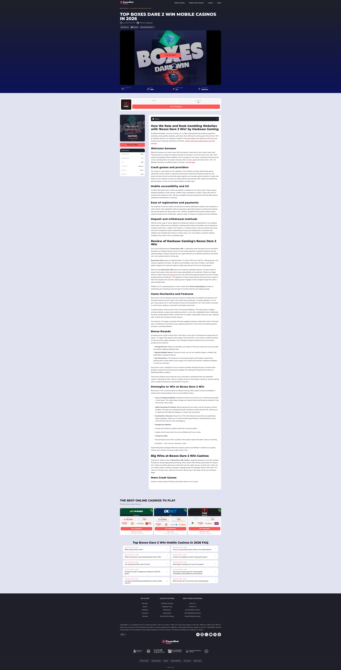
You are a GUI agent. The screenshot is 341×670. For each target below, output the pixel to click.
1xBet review (170, 531)
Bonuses (145, 603)
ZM (122, 634)
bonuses (173, 275)
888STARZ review (205, 531)
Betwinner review (136, 531)
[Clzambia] (159, 651)
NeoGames (167, 610)
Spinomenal (167, 613)
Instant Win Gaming (167, 616)
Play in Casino (170, 55)
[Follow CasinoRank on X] (206, 634)
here (193, 181)
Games (145, 607)
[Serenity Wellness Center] (193, 651)
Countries (145, 613)
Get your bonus (176, 106)
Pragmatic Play (167, 607)
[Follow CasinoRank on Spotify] (215, 634)
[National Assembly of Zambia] (148, 651)
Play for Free (170, 61)
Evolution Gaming (167, 603)
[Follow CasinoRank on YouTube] (211, 634)
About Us (192, 603)
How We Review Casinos (192, 613)
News (219, 3)
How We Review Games (192, 616)
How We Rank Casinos (192, 610)
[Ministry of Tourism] (138, 651)
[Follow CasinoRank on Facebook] (198, 634)
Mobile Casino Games (196, 3)
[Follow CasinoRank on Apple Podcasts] (219, 634)
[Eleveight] (175, 651)
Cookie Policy (170, 667)
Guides (210, 3)
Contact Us (192, 607)
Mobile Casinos (180, 3)
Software (145, 610)
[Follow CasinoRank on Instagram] (202, 634)
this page (192, 162)
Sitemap (145, 616)
